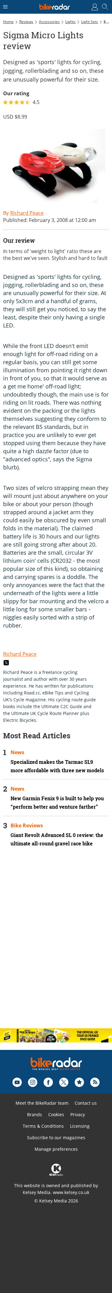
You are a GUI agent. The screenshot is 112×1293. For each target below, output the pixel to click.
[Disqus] (56, 943)
